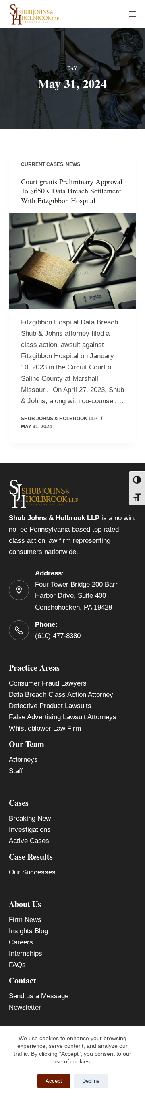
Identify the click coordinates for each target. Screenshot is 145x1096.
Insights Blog (28, 931)
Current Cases (42, 164)
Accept (54, 1081)
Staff (16, 771)
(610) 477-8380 (58, 636)
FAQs (17, 965)
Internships (25, 953)
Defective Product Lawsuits (50, 706)
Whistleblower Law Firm (45, 728)
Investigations (30, 829)
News (73, 164)
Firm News (25, 920)
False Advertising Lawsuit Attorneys (62, 717)
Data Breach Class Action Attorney (61, 694)
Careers (21, 942)
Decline (90, 1081)
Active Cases (29, 841)
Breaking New (30, 818)
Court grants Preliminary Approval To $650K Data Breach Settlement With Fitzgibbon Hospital (71, 191)
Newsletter (25, 1007)
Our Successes (32, 872)
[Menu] (132, 14)
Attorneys (23, 760)
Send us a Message (38, 996)
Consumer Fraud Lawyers (48, 683)
